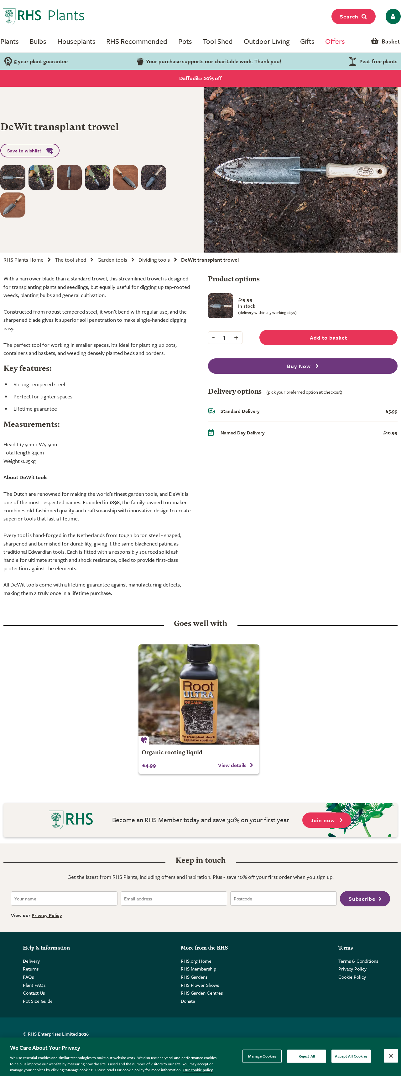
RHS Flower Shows (200, 984)
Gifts (307, 41)
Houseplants (76, 41)
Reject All (307, 1056)
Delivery (31, 960)
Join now (323, 820)
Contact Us (34, 992)
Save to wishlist (24, 150)
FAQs (28, 976)
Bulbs (37, 41)
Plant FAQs (34, 984)
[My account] (392, 16)
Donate (188, 1000)
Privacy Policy (47, 915)
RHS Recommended (136, 41)
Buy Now (299, 366)
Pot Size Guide (38, 1000)
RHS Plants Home (23, 260)
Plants (9, 41)
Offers (335, 41)
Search (349, 16)
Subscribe (362, 899)
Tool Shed (218, 41)
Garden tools (112, 260)
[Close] (391, 1056)
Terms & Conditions (358, 960)
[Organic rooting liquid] (199, 694)
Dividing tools (154, 260)
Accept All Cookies (351, 1056)
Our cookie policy (198, 1069)
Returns (31, 968)
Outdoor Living (266, 41)
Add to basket (328, 337)
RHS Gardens (194, 976)
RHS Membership (198, 968)
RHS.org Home (196, 960)
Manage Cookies (262, 1056)
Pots (185, 41)
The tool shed (70, 260)
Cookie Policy (352, 976)
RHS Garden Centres (202, 992)
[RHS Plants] (44, 16)
